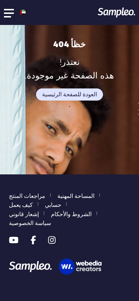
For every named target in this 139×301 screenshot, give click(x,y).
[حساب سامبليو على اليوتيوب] (14, 240)
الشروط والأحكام (71, 214)
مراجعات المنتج (27, 196)
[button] (21, 12)
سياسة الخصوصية (30, 223)
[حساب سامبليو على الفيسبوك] (33, 240)
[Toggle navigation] (9, 12)
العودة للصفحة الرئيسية (69, 94)
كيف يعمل (21, 204)
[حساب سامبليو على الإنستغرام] (52, 240)
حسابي (53, 204)
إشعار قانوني (24, 214)
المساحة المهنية (75, 196)
